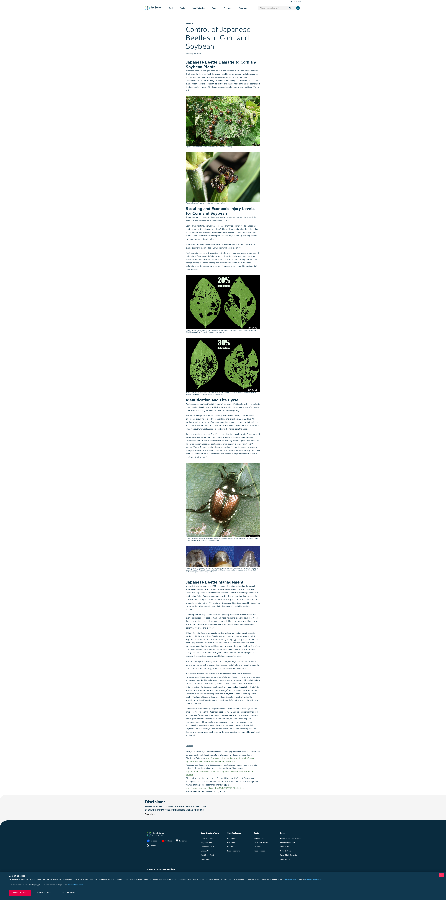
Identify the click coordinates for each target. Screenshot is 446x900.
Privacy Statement (290, 879)
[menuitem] (172, 8)
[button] (149, 834)
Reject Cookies (68, 893)
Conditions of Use (312, 879)
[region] (223, 886)
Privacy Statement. (75, 885)
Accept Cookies (19, 893)
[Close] (441, 875)
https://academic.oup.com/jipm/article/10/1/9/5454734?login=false (215, 788)
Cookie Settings (44, 893)
